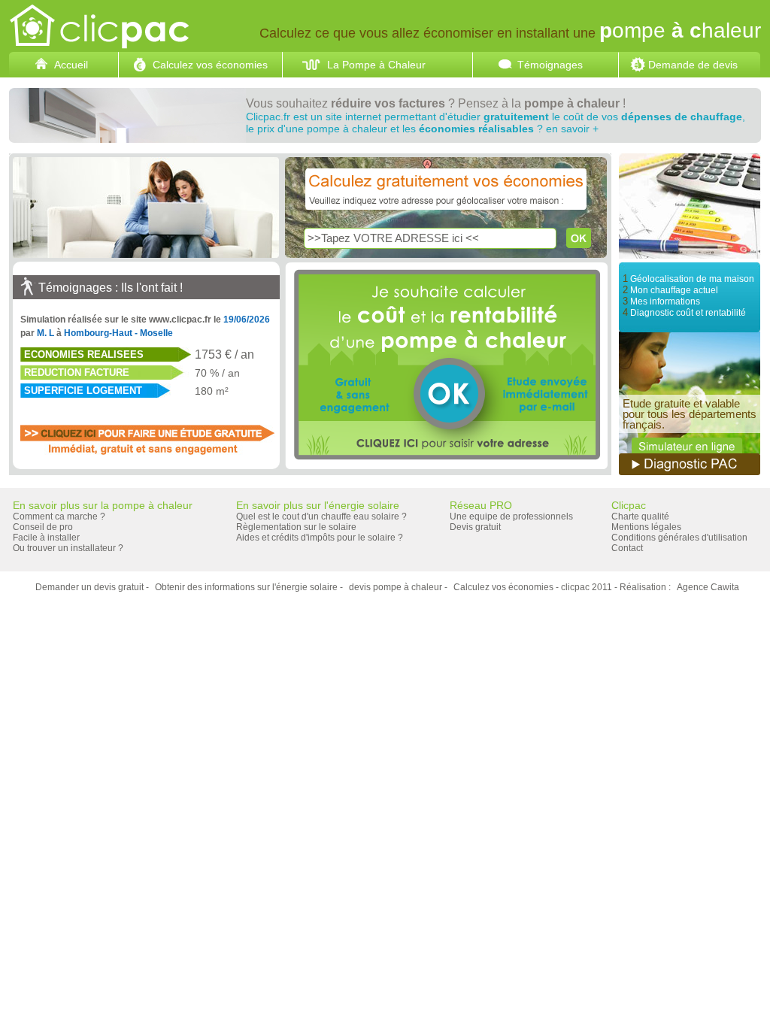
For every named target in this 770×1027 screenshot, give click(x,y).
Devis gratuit (475, 527)
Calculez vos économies (210, 65)
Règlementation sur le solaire (296, 527)
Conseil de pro (43, 527)
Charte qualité (640, 516)
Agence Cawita (708, 587)
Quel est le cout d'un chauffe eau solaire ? (321, 516)
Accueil (71, 65)
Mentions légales (646, 527)
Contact (627, 548)
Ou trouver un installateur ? (68, 548)
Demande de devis (693, 65)
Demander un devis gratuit (89, 587)
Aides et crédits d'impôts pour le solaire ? (319, 537)
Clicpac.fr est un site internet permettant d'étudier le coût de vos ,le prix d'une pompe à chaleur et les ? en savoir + (495, 123)
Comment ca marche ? (59, 516)
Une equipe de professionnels (511, 516)
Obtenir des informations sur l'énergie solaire (246, 587)
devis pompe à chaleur (395, 587)
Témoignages (550, 65)
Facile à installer (46, 537)
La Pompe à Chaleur (376, 65)
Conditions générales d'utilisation (679, 537)
